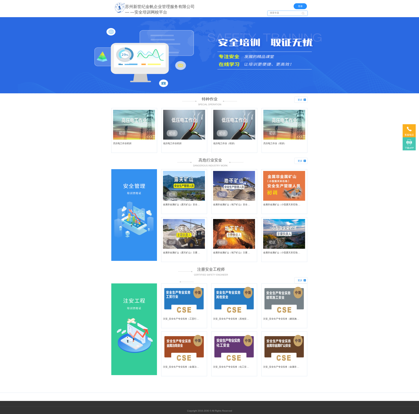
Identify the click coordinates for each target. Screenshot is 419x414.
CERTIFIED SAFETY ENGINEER (211, 274)
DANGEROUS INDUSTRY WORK (210, 165)
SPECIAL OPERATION (209, 104)
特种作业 (210, 99)
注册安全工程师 (211, 269)
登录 (300, 6)
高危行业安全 (210, 160)
